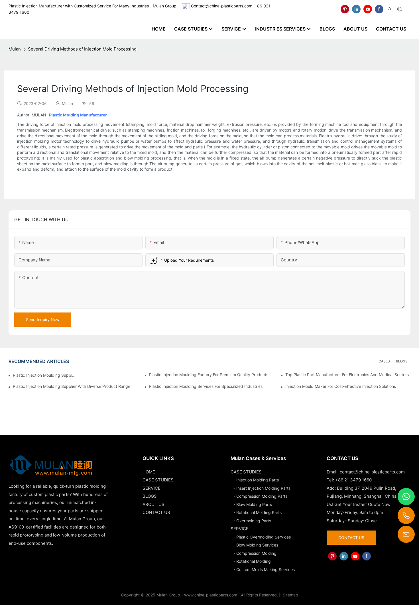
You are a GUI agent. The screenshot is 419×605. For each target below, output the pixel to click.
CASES (384, 361)
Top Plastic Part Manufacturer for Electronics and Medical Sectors (347, 374)
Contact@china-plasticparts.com (221, 5)
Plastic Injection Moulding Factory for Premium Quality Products (208, 374)
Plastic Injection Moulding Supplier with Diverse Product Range (71, 386)
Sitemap (290, 594)
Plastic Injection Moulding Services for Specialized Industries (206, 386)
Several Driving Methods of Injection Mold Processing (82, 49)
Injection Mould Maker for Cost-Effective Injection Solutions (340, 386)
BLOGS (402, 361)
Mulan (15, 49)
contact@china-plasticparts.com (372, 472)
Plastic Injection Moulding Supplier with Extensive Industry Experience (44, 375)
